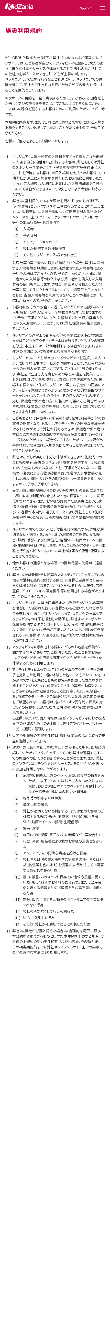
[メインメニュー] (102, 8)
